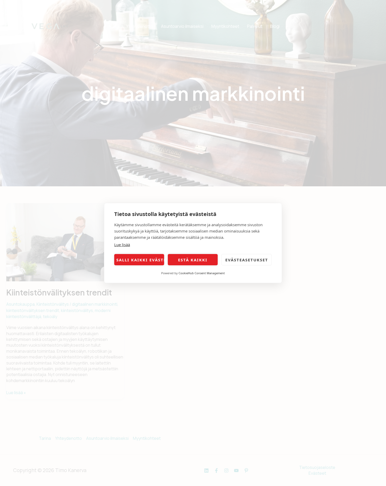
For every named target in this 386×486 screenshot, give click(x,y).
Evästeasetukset (246, 259)
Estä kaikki (192, 259)
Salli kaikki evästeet (140, 259)
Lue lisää (122, 244)
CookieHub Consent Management (202, 273)
